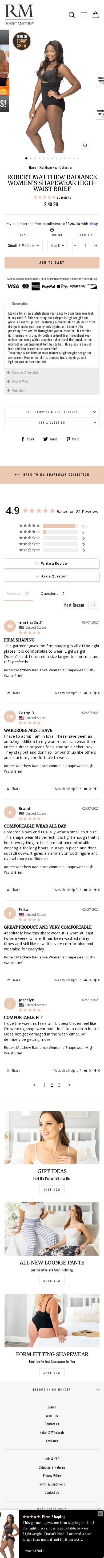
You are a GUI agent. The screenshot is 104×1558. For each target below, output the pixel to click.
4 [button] (40, 159)
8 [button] (57, 159)
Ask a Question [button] (54, 576)
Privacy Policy (52, 1475)
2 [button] (31, 159)
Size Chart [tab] (19, 390)
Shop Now (52, 1373)
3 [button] (35, 159)
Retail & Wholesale (52, 1432)
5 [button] (44, 159)
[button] (87, 693)
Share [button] (16, 693)
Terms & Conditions (52, 1484)
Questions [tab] (49, 593)
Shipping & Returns (52, 1467)
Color (57, 235)
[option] (52, 91)
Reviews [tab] (14, 593)
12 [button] (74, 159)
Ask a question (52, 422)
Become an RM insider (52, 1389)
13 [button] (78, 159)
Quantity (85, 235)
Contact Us (52, 1492)
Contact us (52, 1423)
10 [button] (65, 159)
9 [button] (61, 159)
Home (32, 167)
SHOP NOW (52, 1189)
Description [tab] (20, 303)
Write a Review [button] (54, 563)
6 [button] (48, 159)
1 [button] (26, 158)
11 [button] (70, 159)
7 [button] (52, 159)
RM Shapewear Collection (56, 167)
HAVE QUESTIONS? (51, 1509)
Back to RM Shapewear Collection (56, 474)
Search (52, 1407)
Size (23, 235)
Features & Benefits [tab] (25, 372)
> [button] (69, 1085)
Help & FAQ (52, 1458)
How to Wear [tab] (20, 381)
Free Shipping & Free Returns (52, 412)
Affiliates (52, 1440)
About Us (52, 1415)
